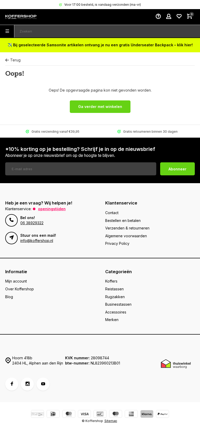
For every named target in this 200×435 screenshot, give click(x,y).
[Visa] (84, 414)
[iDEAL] (53, 414)
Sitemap (110, 421)
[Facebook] (11, 384)
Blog (9, 297)
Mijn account (16, 281)
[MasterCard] (68, 414)
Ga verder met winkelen (100, 106)
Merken (111, 319)
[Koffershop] (20, 17)
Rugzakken (115, 297)
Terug (15, 60)
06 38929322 (31, 223)
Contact (111, 212)
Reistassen (114, 289)
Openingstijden (52, 209)
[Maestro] (115, 414)
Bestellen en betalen (123, 220)
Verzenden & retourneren (127, 228)
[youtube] (42, 384)
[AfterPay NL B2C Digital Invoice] (37, 414)
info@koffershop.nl (36, 240)
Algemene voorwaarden (126, 236)
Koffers (111, 281)
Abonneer (177, 169)
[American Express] (131, 414)
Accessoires (115, 312)
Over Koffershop (19, 289)
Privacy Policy (117, 243)
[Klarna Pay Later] (146, 414)
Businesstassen (118, 304)
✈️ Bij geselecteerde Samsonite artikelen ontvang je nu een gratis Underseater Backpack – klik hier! (100, 45)
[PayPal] (162, 414)
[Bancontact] (100, 414)
